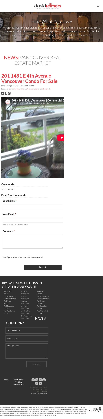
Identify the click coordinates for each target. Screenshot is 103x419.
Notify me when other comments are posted (23, 257)
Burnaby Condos (43, 296)
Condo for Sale (14, 89)
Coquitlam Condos (43, 298)
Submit (43, 267)
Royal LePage (25, 89)
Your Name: (9, 200)
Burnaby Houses (9, 296)
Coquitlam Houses (10, 298)
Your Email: (9, 214)
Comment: (8, 231)
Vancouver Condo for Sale (41, 89)
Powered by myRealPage (39, 393)
